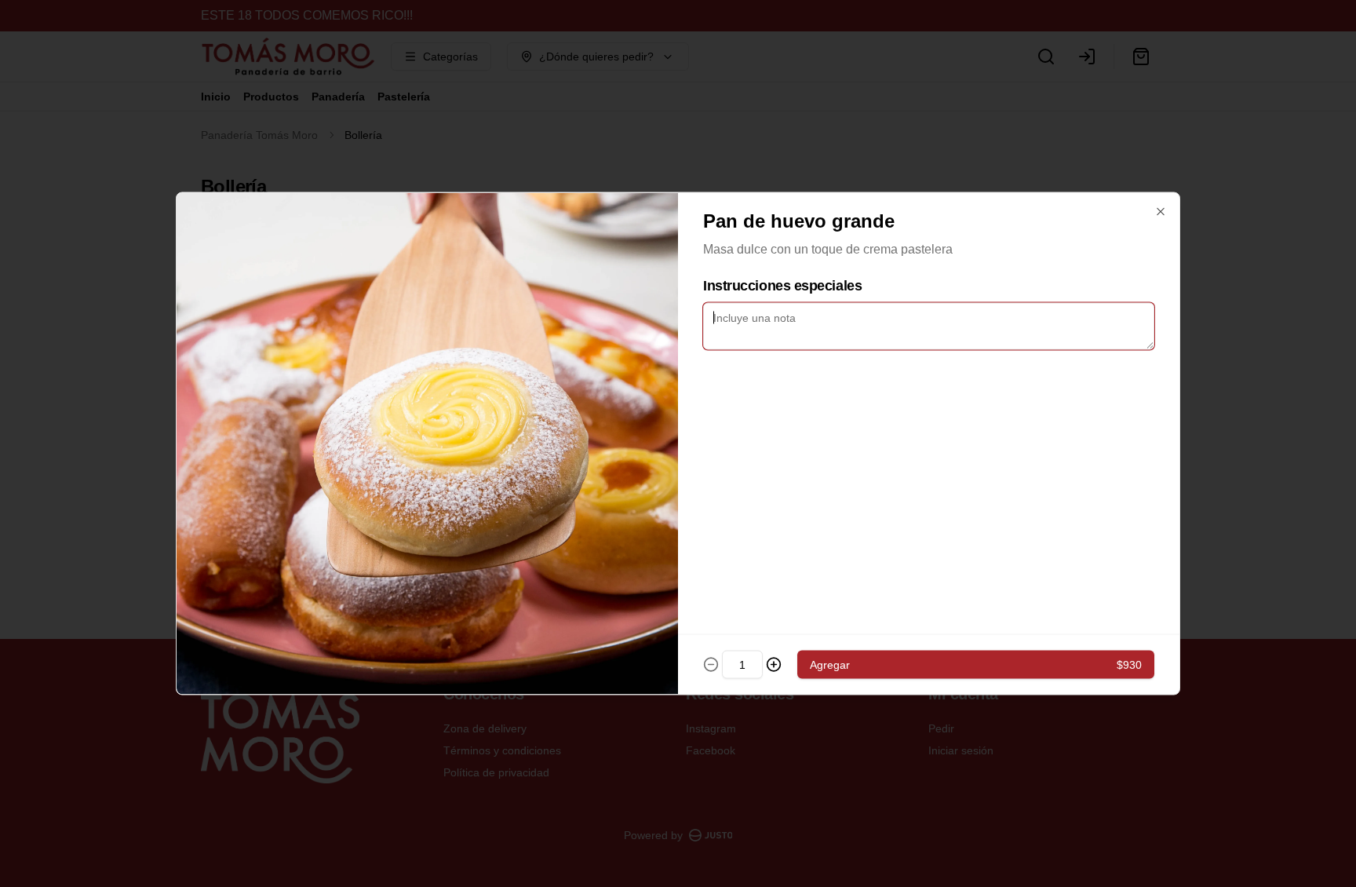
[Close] (1160, 212)
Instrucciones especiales (782, 286)
